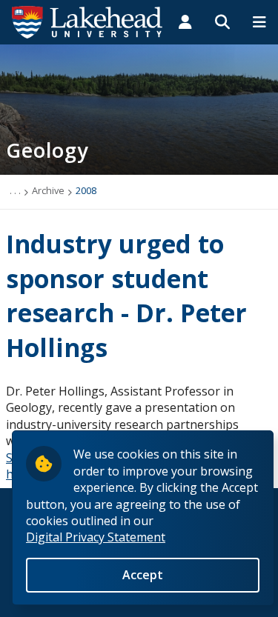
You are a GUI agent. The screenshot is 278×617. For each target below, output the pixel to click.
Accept (142, 575)
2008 (86, 190)
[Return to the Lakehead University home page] (87, 21)
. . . (15, 190)
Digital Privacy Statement (95, 537)
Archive (48, 190)
